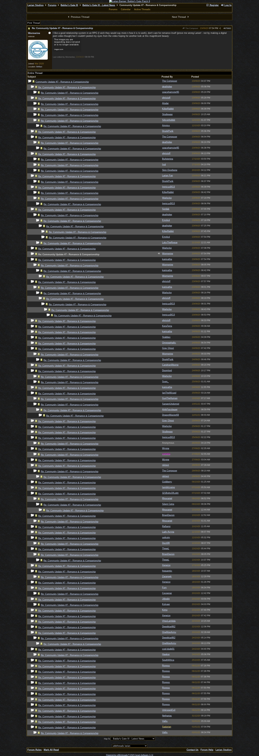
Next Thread (179, 16)
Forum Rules (34, 749)
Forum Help (207, 749)
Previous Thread (79, 16)
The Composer (191, 28)
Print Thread (33, 23)
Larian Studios (35, 5)
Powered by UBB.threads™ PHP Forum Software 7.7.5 (129, 755)
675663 (228, 28)
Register (214, 5)
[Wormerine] (38, 59)
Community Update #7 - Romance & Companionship (62, 82)
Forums (52, 5)
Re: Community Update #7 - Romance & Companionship (62, 28)
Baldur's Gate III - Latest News (98, 5)
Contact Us (192, 749)
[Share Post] (220, 28)
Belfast (39, 67)
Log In (228, 5)
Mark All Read (51, 749)
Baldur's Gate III (69, 5)
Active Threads (142, 9)
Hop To (107, 739)
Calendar (126, 9)
